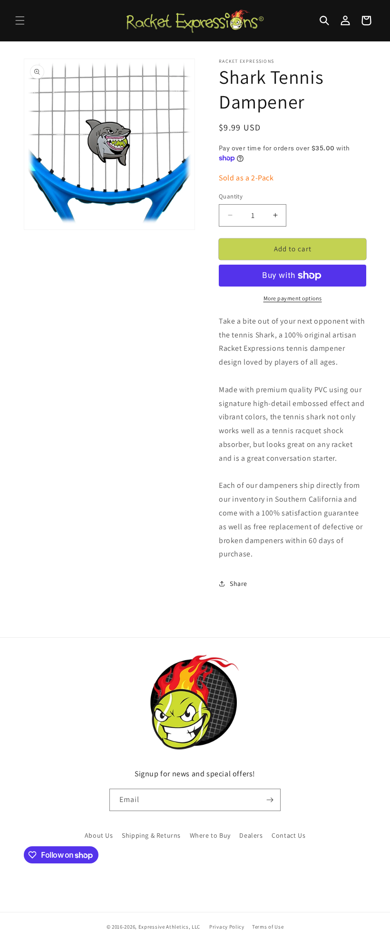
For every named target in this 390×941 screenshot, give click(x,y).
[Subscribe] (269, 800)
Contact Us (288, 835)
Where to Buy (210, 835)
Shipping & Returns (151, 835)
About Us (99, 835)
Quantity (231, 196)
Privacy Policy (226, 926)
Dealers (251, 835)
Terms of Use (267, 926)
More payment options (292, 298)
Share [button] (238, 583)
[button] (20, 20)
